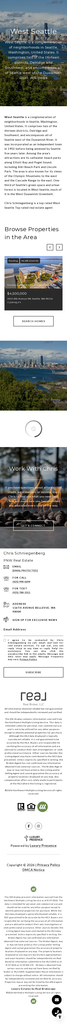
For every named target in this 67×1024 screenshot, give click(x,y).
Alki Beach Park (29, 166)
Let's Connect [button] (33, 525)
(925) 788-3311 (21, 592)
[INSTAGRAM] (38, 826)
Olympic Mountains (27, 176)
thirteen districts (16, 130)
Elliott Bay (20, 162)
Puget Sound (42, 162)
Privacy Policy (28, 659)
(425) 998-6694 (21, 581)
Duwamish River (42, 139)
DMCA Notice (34, 870)
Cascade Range (25, 180)
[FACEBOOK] (28, 826)
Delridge (35, 130)
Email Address (15, 629)
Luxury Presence (43, 846)
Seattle (34, 121)
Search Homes (33, 321)
